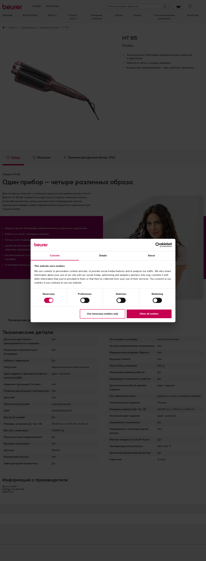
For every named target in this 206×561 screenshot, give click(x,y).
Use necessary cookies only (102, 313)
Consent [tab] (55, 255)
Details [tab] (103, 255)
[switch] (84, 300)
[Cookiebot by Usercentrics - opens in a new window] (158, 245)
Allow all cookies (149, 313)
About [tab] (151, 255)
